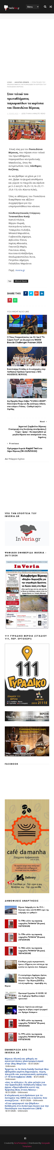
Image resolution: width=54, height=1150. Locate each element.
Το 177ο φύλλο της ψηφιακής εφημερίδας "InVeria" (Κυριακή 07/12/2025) (31, 1036)
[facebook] (25, 1138)
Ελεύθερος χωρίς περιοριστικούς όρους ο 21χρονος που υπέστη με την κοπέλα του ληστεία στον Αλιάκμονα (33, 964)
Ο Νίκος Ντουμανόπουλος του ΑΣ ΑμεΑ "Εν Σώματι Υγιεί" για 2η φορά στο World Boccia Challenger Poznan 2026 (26, 340)
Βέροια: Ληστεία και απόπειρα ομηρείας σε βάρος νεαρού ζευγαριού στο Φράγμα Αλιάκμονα (32, 1009)
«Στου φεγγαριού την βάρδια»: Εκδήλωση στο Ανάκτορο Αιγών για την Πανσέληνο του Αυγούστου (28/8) (27, 1106)
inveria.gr (20, 270)
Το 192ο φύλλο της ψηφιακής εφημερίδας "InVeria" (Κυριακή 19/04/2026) (31, 950)
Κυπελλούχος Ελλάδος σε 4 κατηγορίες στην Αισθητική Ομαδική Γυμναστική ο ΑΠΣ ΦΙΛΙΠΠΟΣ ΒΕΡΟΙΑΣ (26, 372)
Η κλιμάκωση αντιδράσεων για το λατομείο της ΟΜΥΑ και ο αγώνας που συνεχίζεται (26, 1098)
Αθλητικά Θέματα (22, 82)
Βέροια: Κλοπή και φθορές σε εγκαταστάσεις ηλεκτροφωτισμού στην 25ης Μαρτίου (24, 1061)
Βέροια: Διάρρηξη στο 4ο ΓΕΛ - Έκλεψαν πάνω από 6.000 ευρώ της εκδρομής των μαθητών (33, 910)
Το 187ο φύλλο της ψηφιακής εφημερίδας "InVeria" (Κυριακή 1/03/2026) (31, 1023)
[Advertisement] (27, 46)
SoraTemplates (20, 1143)
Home (9, 82)
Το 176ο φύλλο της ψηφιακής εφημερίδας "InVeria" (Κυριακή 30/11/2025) (31, 923)
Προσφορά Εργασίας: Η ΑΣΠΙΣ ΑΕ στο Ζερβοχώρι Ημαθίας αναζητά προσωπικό (32, 996)
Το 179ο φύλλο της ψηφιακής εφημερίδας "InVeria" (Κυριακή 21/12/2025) (31, 937)
